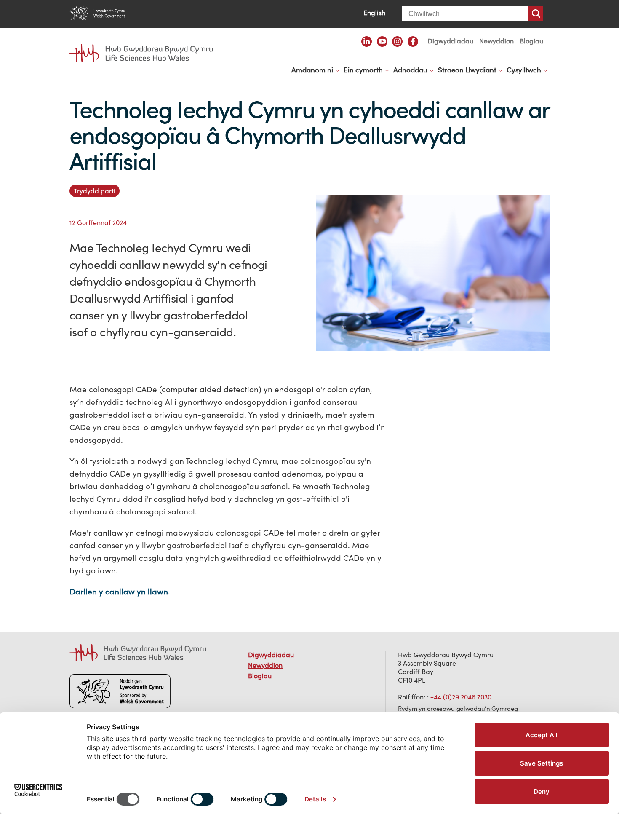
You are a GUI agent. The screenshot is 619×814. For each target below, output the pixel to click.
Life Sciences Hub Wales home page (145, 45)
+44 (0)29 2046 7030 (460, 697)
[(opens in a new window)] (366, 41)
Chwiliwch (535, 13)
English (374, 12)
